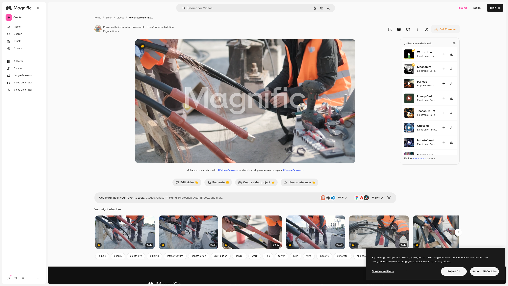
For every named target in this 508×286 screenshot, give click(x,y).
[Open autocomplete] (181, 8)
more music (419, 158)
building (154, 256)
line (268, 256)
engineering (363, 256)
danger (239, 256)
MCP (341, 197)
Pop (419, 85)
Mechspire (424, 67)
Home (97, 17)
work (255, 256)
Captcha (423, 126)
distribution (220, 256)
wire (308, 256)
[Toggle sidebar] (39, 8)
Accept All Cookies (484, 271)
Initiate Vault (425, 140)
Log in (477, 8)
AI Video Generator (228, 170)
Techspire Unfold (427, 111)
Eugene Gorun (111, 31)
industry (324, 256)
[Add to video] (443, 54)
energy (118, 256)
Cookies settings (383, 271)
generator (342, 256)
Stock (109, 17)
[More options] (417, 29)
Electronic (423, 56)
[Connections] (9, 278)
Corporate (435, 70)
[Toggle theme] (23, 278)
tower (281, 256)
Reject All (453, 271)
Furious (422, 81)
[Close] (389, 197)
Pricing (462, 8)
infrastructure (175, 256)
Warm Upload (426, 52)
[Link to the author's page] (98, 29)
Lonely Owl (424, 96)
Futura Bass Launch (427, 155)
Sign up (495, 8)
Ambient (434, 129)
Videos (120, 17)
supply (102, 256)
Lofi (432, 56)
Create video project (254, 183)
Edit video (184, 183)
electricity (136, 256)
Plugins (376, 197)
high (295, 256)
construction (198, 256)
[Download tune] (451, 54)
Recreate (216, 183)
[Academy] (16, 278)
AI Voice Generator (293, 170)
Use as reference (297, 183)
